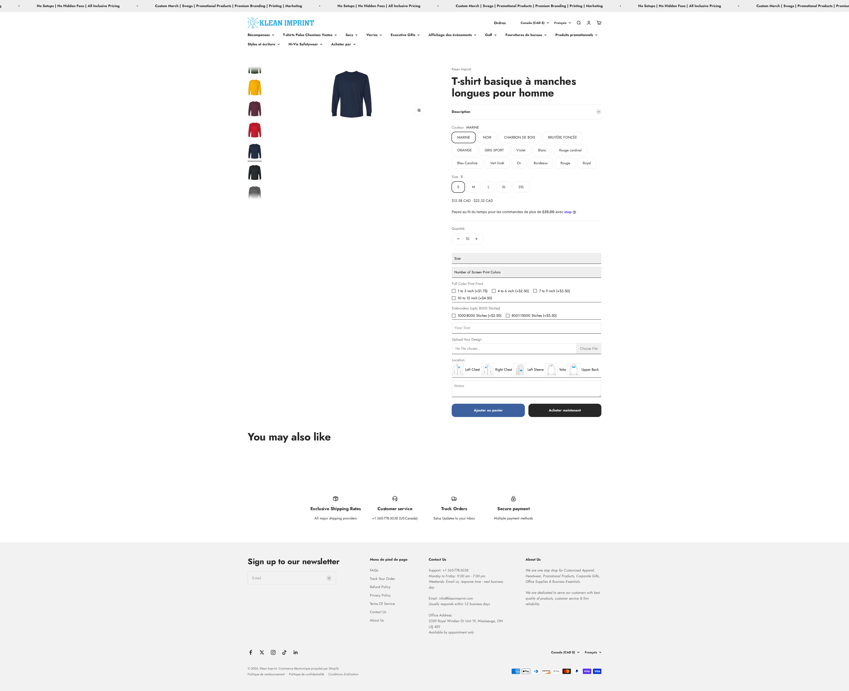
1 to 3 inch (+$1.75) (473, 290)
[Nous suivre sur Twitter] (262, 652)
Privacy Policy (380, 595)
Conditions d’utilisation (343, 674)
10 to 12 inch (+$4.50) (475, 298)
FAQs (374, 570)
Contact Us (378, 611)
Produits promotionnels (574, 34)
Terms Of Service (382, 603)
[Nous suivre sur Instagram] (273, 652)
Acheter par (341, 43)
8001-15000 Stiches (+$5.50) (534, 315)
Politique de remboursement (266, 674)
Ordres (500, 22)
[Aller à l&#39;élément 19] (255, 173)
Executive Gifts (403, 34)
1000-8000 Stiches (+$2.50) (479, 315)
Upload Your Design (467, 339)
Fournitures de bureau (523, 34)
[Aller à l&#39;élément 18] (255, 151)
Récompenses (259, 34)
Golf (488, 34)
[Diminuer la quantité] (458, 239)
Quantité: (458, 228)
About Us (377, 620)
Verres (371, 34)
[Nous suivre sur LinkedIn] (296, 652)
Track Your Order (382, 578)
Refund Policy (380, 586)
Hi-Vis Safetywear (303, 43)
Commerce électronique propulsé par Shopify (309, 668)
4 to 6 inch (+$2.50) (513, 290)
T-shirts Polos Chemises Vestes (307, 34)
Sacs (349, 34)
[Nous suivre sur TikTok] (284, 652)
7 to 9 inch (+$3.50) (554, 290)
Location (458, 360)
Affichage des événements (450, 34)
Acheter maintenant (565, 410)
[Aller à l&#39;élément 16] (255, 109)
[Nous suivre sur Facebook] (251, 652)
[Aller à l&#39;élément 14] (255, 66)
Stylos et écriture (261, 43)
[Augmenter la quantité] (476, 239)
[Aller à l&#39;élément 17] (255, 130)
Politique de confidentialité (306, 674)
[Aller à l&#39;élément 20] (255, 194)
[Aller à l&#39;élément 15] (255, 88)
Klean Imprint (461, 69)
